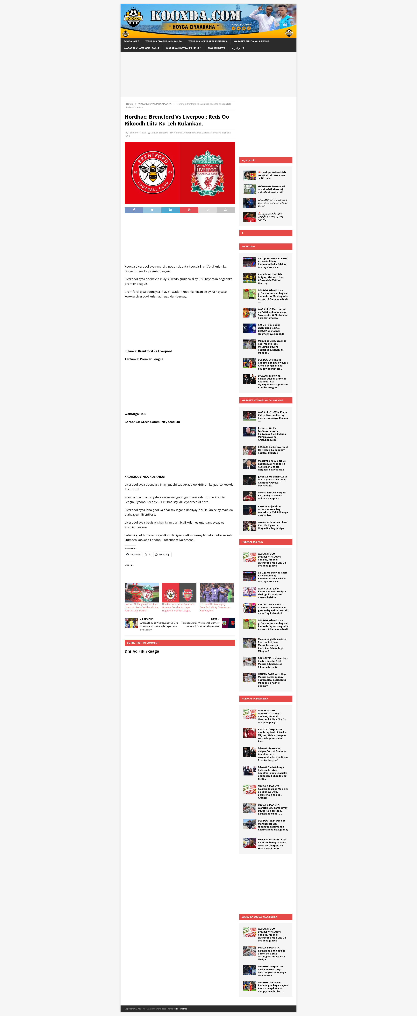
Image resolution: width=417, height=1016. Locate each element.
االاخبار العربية (238, 48)
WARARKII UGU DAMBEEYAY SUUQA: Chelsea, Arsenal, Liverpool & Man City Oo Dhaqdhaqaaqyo (272, 559)
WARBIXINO (248, 246)
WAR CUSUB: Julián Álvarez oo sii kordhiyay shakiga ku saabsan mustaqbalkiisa (272, 593)
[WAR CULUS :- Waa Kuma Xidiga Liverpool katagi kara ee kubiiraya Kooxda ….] (249, 416)
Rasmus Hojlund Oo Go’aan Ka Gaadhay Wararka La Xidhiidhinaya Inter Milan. (273, 511)
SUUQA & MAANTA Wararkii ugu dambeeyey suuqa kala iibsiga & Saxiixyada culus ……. (273, 809)
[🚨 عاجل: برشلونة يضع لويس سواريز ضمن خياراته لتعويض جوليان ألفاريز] (249, 175)
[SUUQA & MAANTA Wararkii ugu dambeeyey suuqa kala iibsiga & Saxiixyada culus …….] (249, 808)
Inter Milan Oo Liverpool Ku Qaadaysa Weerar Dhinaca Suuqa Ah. (272, 495)
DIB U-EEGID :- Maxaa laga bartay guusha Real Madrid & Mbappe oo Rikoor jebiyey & (273, 663)
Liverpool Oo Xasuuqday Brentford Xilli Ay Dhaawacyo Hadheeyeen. (215, 607)
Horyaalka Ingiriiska (255, 698)
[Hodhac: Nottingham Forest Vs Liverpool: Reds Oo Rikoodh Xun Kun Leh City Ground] (142, 592)
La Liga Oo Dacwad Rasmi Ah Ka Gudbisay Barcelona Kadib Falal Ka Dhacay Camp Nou (273, 263)
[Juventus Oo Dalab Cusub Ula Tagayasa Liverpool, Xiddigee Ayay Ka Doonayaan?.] (249, 480)
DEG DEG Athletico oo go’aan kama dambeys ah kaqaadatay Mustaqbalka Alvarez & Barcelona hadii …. (273, 296)
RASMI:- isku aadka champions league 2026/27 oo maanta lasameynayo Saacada (271, 329)
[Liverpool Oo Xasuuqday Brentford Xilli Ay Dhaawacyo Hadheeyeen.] (217, 592)
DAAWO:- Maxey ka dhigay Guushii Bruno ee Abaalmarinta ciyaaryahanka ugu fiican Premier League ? (273, 381)
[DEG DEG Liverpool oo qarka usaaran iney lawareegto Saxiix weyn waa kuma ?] (249, 970)
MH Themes (181, 1008)
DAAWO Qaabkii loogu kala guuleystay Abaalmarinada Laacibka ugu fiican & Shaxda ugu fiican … (272, 773)
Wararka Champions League (141, 48)
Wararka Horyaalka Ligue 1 (183, 48)
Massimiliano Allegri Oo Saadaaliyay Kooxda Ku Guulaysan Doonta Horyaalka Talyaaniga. (272, 465)
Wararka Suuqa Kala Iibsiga (251, 41)
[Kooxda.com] (208, 35)
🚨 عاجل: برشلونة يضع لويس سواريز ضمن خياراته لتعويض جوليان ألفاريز (272, 174)
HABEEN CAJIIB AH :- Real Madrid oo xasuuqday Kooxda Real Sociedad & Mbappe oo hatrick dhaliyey (272, 679)
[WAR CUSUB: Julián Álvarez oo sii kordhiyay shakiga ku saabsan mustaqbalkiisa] (249, 592)
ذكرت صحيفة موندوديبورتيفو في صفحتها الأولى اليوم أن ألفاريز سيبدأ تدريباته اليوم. (271, 188)
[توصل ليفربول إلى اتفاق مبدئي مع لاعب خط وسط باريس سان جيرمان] (249, 203)
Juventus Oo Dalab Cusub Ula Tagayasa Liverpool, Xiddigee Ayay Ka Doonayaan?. (273, 481)
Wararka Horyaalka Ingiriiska (207, 41)
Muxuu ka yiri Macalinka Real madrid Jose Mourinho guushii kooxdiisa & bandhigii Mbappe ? (272, 346)
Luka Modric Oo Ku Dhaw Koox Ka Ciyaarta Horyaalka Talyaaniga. (272, 525)
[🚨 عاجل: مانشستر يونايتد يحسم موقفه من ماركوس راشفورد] (249, 217)
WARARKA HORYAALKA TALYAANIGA (262, 400)
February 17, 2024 (137, 132)
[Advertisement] (208, 74)
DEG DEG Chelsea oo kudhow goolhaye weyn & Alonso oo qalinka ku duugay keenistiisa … (273, 364)
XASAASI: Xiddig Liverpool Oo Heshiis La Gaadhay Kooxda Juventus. (273, 449)
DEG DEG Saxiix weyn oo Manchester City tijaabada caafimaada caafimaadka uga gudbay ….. (273, 826)
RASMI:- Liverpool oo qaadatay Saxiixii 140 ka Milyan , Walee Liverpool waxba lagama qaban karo (272, 735)
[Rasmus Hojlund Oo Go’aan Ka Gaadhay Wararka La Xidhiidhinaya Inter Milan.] (249, 510)
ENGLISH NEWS (216, 48)
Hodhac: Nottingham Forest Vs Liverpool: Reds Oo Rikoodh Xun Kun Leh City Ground (141, 607)
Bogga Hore (131, 41)
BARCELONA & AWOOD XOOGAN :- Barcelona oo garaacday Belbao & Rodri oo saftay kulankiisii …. (273, 609)
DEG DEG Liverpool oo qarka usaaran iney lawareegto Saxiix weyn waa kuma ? (272, 971)
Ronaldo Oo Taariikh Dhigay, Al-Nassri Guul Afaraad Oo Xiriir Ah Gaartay (271, 279)
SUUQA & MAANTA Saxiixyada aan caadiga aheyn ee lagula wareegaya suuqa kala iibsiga (272, 953)
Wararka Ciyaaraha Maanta (163, 41)
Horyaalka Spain (252, 541)
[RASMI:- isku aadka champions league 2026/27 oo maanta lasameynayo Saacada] (249, 328)
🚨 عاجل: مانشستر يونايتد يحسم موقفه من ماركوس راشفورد (270, 216)
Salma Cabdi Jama (159, 132)
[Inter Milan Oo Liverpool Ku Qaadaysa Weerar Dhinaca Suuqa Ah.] (249, 496)
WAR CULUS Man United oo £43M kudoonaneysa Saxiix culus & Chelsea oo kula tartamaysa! (273, 314)
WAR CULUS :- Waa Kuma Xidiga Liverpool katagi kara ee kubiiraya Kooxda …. (273, 417)
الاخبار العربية (248, 160)
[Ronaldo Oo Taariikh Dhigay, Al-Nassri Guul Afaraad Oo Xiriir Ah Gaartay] (249, 278)
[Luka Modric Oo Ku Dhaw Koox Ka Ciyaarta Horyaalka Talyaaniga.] (249, 526)
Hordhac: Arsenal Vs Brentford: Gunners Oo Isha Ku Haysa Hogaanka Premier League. (178, 607)
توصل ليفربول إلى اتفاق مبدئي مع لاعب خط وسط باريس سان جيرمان (273, 202)
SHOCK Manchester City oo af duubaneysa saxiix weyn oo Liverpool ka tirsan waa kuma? (272, 844)
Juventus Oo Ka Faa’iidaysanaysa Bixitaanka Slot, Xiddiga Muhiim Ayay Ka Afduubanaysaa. (272, 434)
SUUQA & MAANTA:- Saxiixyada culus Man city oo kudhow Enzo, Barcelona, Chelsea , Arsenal (273, 791)
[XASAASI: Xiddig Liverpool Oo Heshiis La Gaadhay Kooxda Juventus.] (249, 450)
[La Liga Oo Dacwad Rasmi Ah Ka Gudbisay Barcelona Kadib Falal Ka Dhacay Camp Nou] (249, 262)
